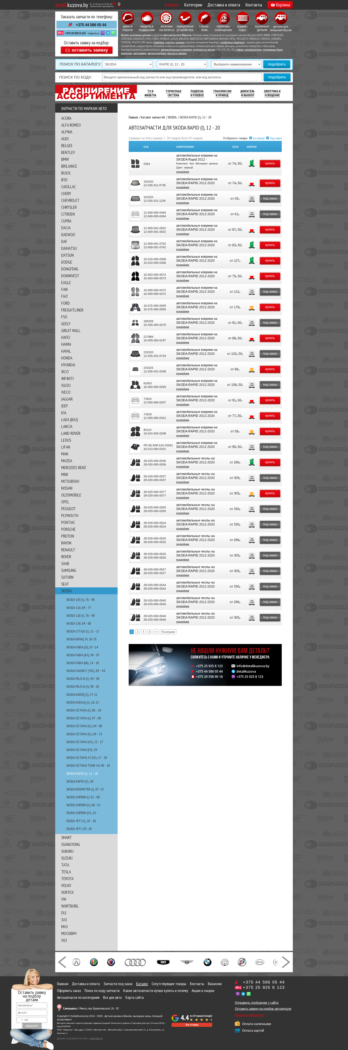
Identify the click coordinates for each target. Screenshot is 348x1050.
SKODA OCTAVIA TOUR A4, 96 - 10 (88, 765)
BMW (65, 159)
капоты (170, 42)
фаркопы (126, 53)
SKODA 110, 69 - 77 (78, 607)
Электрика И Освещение (272, 93)
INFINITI (67, 378)
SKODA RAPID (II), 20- (80, 781)
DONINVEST (70, 275)
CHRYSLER (69, 207)
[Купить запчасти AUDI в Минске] (136, 962)
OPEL (65, 502)
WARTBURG (69, 906)
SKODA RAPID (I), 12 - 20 (82, 773)
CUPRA (66, 221)
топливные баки (273, 49)
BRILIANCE (69, 166)
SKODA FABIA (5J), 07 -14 (82, 647)
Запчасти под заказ (118, 983)
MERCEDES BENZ (73, 467)
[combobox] (22, 1020)
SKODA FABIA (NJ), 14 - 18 (82, 663)
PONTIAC (68, 522)
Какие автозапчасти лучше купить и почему (155, 990)
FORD (65, 303)
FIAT (64, 296)
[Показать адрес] (119, 4)
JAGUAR (67, 399)
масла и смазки (176, 53)
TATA (65, 865)
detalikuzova (246, 671)
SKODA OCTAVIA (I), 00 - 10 (83, 710)
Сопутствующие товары (169, 983)
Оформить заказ (69, 990)
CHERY (66, 193)
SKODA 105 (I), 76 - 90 (80, 599)
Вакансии (215, 983)
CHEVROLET (70, 200)
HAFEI (65, 337)
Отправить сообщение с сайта (256, 1002)
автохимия (139, 53)
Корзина (283, 5)
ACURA (66, 118)
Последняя (168, 632)
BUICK (65, 173)
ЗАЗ (64, 919)
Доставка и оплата (223, 5)
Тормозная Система (173, 93)
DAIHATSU (69, 248)
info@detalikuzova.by (252, 666)
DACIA (65, 228)
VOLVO (66, 885)
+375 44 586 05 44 (91, 25)
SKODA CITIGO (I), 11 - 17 (82, 631)
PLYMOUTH (69, 515)
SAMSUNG (68, 570)
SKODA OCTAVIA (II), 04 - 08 (84, 726)
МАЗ (64, 926)
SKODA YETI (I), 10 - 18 (81, 820)
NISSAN (66, 488)
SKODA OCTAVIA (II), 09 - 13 (84, 734)
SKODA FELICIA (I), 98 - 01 (82, 686)
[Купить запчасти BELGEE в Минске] (163, 962)
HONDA (66, 358)
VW (63, 899)
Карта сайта (134, 997)
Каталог (172, 5)
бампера (159, 42)
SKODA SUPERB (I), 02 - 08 (83, 797)
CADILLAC (68, 186)
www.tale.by (96, 1038)
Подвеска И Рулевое (197, 93)
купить (270, 163)
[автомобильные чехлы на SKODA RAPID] (135, 462)
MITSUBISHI (70, 481)
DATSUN (67, 255)
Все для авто (112, 997)
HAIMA (66, 344)
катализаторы (253, 49)
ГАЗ (63, 913)
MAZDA (66, 460)
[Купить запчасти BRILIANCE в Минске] (225, 962)
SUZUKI (66, 858)
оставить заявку (90, 50)
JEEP (64, 406)
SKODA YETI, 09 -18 (79, 828)
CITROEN (68, 214)
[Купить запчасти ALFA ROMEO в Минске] (93, 962)
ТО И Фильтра (150, 93)
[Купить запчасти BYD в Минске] (260, 962)
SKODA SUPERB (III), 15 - (82, 812)
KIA (63, 412)
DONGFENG (69, 269)
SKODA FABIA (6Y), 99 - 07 (82, 655)
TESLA (66, 871)
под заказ (276, 138)
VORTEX (67, 892)
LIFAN (65, 447)
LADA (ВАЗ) (69, 419)
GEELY (65, 323)
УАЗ (64, 940)
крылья (179, 42)
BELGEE (66, 145)
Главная (62, 983)
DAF (64, 241)
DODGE (66, 262)
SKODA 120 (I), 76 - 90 (80, 615)
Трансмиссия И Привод (222, 93)
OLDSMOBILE (71, 495)
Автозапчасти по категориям (78, 997)
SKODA (66, 591)
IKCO (65, 371)
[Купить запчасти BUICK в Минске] (242, 962)
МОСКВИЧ (69, 933)
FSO (64, 317)
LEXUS (66, 440)
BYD (64, 180)
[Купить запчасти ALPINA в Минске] (111, 962)
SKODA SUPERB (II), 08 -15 (83, 805)
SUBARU (67, 851)
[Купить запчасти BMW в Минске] (207, 962)
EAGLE (66, 282)
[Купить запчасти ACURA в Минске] (76, 962)
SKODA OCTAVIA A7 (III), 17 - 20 (86, 757)
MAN (64, 454)
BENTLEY (68, 152)
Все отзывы (192, 1024)
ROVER (66, 556)
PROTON (67, 536)
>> (155, 632)
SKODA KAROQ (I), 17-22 (81, 694)
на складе (259, 138)
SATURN (67, 577)
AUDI (65, 138)
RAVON (66, 543)
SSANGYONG (70, 844)
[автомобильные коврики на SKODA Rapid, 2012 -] (135, 163)
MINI (64, 474)
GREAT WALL (71, 330)
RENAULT (68, 550)
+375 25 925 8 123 (75, 33)
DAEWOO (68, 234)
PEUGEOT (68, 508)
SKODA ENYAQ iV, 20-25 (81, 639)
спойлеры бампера (232, 42)
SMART (66, 837)
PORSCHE (68, 529)
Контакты (253, 5)
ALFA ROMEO (71, 125)
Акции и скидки (203, 990)
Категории (193, 5)
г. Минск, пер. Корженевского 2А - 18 (91, 1008)
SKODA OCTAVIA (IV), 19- (82, 749)
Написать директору (249, 1015)
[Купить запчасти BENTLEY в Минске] (187, 962)
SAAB (65, 563)
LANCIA (66, 426)
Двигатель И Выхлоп (247, 93)
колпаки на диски (204, 49)
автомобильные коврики (176, 49)
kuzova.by (71, 5)
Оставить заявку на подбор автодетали (263, 1009)
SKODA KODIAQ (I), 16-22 (82, 702)
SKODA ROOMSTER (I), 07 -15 (85, 789)
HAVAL (66, 351)
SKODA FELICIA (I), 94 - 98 (82, 678)
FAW (64, 289)
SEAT (65, 584)
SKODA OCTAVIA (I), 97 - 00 (83, 718)
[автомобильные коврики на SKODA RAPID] (135, 183)
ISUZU (65, 385)
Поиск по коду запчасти (102, 990)
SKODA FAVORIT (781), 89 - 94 (85, 670)
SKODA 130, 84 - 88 (78, 623)
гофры (239, 49)
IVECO (65, 392)
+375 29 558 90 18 (209, 676)
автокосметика (157, 53)
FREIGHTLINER (72, 310)
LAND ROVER (70, 433)
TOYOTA (67, 878)
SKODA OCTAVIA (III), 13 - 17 (84, 741)
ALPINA (66, 132)
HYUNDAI (68, 365)
